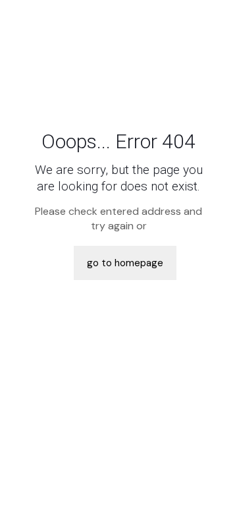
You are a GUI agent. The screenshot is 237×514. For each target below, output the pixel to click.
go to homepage (125, 263)
